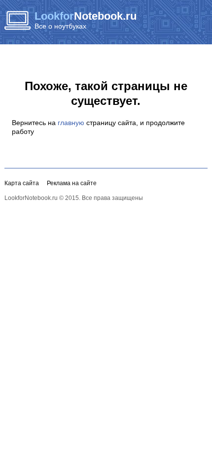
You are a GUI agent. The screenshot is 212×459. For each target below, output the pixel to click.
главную (71, 123)
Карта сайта (21, 183)
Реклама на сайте (72, 183)
